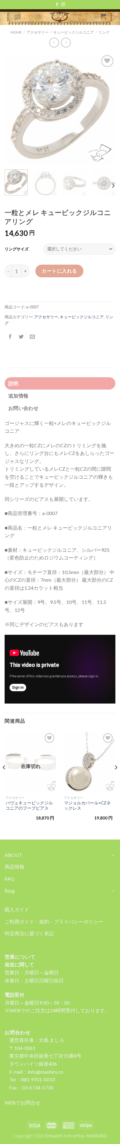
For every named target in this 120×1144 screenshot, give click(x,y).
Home (16, 32)
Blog (10, 891)
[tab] (60, 383)
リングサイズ (17, 248)
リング (104, 32)
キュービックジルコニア (82, 316)
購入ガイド (17, 909)
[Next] (105, 109)
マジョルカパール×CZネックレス (87, 805)
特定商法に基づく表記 (29, 933)
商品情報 (14, 866)
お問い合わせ (23, 408)
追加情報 (18, 396)
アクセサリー (46, 316)
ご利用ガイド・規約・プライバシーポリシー (54, 921)
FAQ (9, 879)
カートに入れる (59, 271)
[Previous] (14, 109)
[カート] (103, 16)
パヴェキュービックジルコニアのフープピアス (29, 805)
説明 (13, 383)
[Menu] (17, 16)
